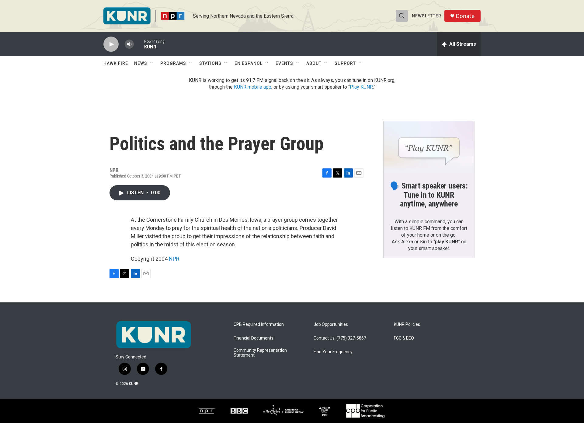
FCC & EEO (404, 338)
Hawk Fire (115, 63)
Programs (173, 63)
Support (345, 63)
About (314, 63)
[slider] (139, 44)
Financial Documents (253, 338)
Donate (465, 16)
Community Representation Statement (260, 353)
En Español (248, 63)
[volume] (129, 44)
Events (284, 63)
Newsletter (426, 15)
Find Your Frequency (333, 352)
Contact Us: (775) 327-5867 (340, 338)
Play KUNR (361, 87)
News (140, 63)
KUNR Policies (407, 324)
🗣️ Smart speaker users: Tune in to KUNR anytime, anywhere (429, 195)
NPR (174, 259)
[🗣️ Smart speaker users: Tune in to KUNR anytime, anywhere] (429, 146)
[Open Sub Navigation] (151, 63)
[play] (111, 44)
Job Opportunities (331, 324)
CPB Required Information (259, 324)
